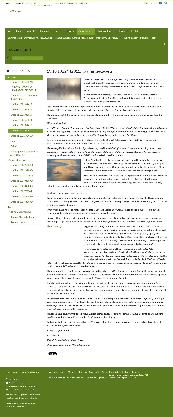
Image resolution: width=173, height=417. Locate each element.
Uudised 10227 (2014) (21, 115)
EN (151, 3)
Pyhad (14, 146)
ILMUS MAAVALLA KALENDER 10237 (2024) (24, 89)
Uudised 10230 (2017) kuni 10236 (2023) (23, 97)
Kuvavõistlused (106, 31)
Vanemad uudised (17, 160)
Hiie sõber (69, 31)
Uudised (12, 78)
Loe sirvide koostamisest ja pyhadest (70, 3)
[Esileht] (15, 11)
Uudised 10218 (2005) (22, 186)
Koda (18, 31)
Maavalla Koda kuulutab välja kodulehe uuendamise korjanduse (88, 38)
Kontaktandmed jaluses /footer (140, 38)
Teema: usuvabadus (21, 212)
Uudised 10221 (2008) (22, 170)
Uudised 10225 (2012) (22, 125)
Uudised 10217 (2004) (22, 191)
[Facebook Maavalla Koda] (160, 4)
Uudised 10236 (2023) (22, 82)
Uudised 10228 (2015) (22, 110)
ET (146, 3)
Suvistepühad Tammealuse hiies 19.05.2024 (30, 38)
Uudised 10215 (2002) (22, 202)
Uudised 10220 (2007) (22, 176)
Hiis (57, 31)
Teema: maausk (19, 222)
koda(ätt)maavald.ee (18, 383)
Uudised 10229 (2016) (22, 104)
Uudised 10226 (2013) (22, 120)
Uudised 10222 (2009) (22, 165)
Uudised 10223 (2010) (22, 136)
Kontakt (135, 31)
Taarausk (44, 31)
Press (10, 207)
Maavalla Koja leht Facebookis (22, 386)
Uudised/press (85, 31)
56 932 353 (14, 379)
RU (156, 3)
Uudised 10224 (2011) (21, 131)
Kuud (13, 141)
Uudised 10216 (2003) (22, 197)
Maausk (30, 31)
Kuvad (122, 31)
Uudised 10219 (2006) (22, 181)
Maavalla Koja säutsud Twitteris (23, 390)
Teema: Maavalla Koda (22, 217)
